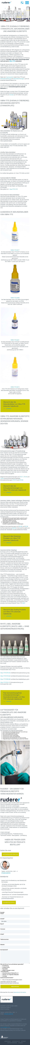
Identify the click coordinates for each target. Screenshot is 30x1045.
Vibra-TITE (12, 61)
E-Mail (2, 934)
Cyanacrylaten (9, 77)
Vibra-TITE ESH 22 (5, 682)
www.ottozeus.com (5, 1027)
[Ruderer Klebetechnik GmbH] (6, 3)
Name (2, 924)
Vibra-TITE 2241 (15, 340)
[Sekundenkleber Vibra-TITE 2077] (15, 245)
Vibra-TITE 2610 (15, 387)
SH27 (23, 603)
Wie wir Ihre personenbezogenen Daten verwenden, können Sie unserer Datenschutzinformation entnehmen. (11, 981)
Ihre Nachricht (4, 949)
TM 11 (21, 476)
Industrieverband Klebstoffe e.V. (10, 973)
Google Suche (5, 967)
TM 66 (2, 478)
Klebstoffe (8, 8)
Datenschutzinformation (20, 992)
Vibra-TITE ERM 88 (5, 679)
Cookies (20, 1042)
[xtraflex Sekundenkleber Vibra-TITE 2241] (15, 335)
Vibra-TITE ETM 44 (5, 673)
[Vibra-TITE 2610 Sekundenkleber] (15, 382)
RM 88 (20, 526)
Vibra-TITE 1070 (13, 189)
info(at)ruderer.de (5, 873)
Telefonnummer (4, 939)
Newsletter (5, 968)
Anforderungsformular (10, 854)
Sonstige (4, 976)
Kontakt (11, 94)
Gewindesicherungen (18, 78)
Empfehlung (5, 965)
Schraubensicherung (5, 78)
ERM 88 (14, 528)
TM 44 (25, 476)
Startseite (2, 8)
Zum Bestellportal (9, 902)
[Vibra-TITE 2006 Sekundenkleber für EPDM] (15, 293)
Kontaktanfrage (12, 1042)
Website (2, 944)
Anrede (2, 918)
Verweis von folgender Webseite (10, 974)
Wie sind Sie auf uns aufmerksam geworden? (12, 964)
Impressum (7, 1041)
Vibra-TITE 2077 (15, 250)
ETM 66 (21, 480)
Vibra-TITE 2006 (15, 297)
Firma (2, 913)
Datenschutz (16, 1041)
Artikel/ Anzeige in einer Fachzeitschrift (7, 971)
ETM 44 (15, 480)
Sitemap (23, 1041)
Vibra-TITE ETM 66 (5, 676)
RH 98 (26, 526)
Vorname (2, 929)
